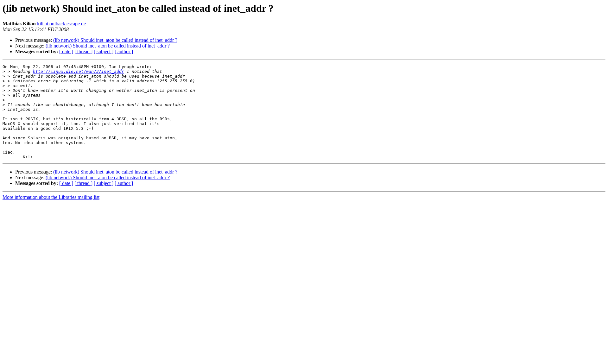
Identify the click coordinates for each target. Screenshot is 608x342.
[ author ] (124, 51)
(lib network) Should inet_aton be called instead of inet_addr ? (115, 40)
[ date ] (66, 51)
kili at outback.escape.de (61, 23)
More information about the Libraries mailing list (51, 197)
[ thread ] (83, 51)
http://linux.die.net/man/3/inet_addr (78, 71)
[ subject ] (103, 51)
